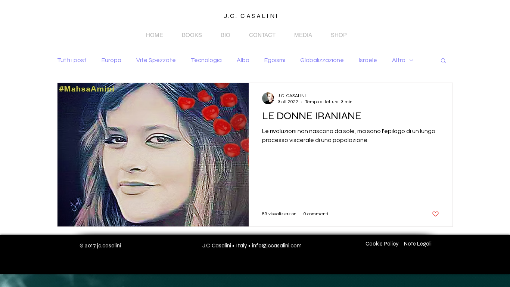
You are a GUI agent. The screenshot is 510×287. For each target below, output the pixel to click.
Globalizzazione (322, 60)
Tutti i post (72, 60)
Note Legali (418, 243)
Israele (368, 60)
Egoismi (274, 60)
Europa (111, 60)
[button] (443, 61)
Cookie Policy (382, 243)
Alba (243, 60)
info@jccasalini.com (277, 245)
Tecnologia (206, 60)
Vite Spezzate (156, 60)
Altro (398, 60)
